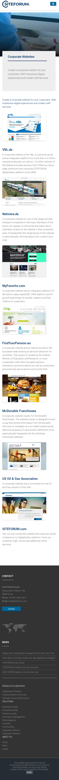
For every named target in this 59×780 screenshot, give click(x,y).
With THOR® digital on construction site (20, 672)
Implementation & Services (14, 694)
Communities (8, 727)
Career (5, 749)
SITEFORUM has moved (13, 663)
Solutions (7, 701)
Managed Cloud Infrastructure (15, 698)
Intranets (6, 723)
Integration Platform (11, 730)
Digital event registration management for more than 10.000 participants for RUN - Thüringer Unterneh (29, 653)
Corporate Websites (11, 733)
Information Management (13, 717)
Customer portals (10, 710)
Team (4, 745)
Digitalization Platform (12, 691)
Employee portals (10, 707)
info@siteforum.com (17, 601)
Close (29, 772)
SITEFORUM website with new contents (20, 667)
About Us (7, 737)
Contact (11, 609)
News (5, 742)
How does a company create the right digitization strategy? (29, 658)
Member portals (9, 713)
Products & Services (13, 686)
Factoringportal (9, 720)
